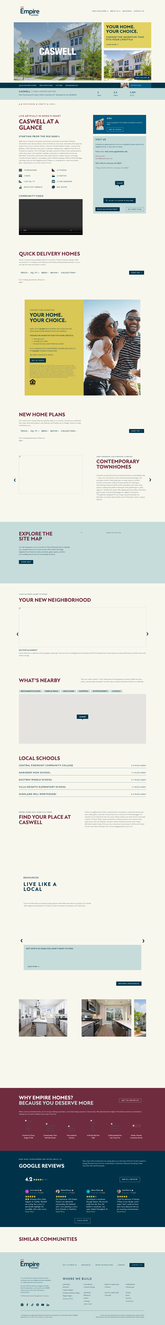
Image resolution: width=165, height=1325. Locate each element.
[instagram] (22, 1304)
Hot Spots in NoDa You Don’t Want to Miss (49, 949)
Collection (68, 273)
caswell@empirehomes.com (103, 158)
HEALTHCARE (68, 691)
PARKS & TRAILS (51, 691)
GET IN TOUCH (38, 360)
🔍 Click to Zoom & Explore (119, 201)
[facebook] (27, 1304)
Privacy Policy (39, 1317)
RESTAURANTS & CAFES (30, 691)
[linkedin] (47, 1304)
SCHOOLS (116, 691)
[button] (100, 11)
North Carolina (29, 104)
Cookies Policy (48, 1317)
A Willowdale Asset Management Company (35, 1296)
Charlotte (42, 104)
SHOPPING (83, 691)
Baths (54, 273)
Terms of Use (30, 1317)
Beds (44, 273)
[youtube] (42, 1304)
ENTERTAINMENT (100, 691)
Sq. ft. (34, 273)
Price (24, 273)
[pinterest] (37, 1304)
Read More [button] (29, 1212)
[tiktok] (32, 1304)
